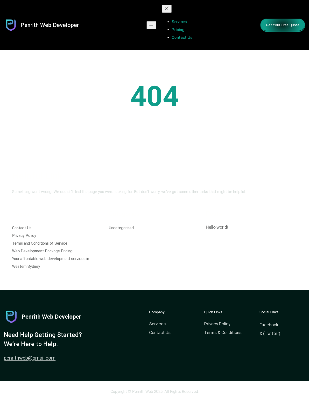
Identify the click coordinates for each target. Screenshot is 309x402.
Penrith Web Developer (50, 25)
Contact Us (21, 228)
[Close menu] (167, 9)
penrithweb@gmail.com (30, 358)
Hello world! (217, 227)
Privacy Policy (24, 235)
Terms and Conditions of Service (39, 243)
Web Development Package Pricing (42, 251)
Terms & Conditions (223, 332)
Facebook (269, 324)
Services (157, 324)
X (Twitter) (270, 333)
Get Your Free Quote (282, 25)
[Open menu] (151, 25)
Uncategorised (121, 228)
